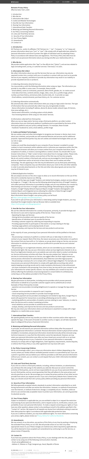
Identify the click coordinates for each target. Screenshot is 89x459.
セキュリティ (36, 450)
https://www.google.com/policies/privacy (27, 197)
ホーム (38, 2)
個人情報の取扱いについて (17, 450)
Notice (74, 2)
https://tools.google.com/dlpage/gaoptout (26, 204)
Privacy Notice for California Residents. (50, 416)
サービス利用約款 (28, 450)
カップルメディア (48, 2)
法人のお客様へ (66, 2)
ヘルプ (57, 2)
